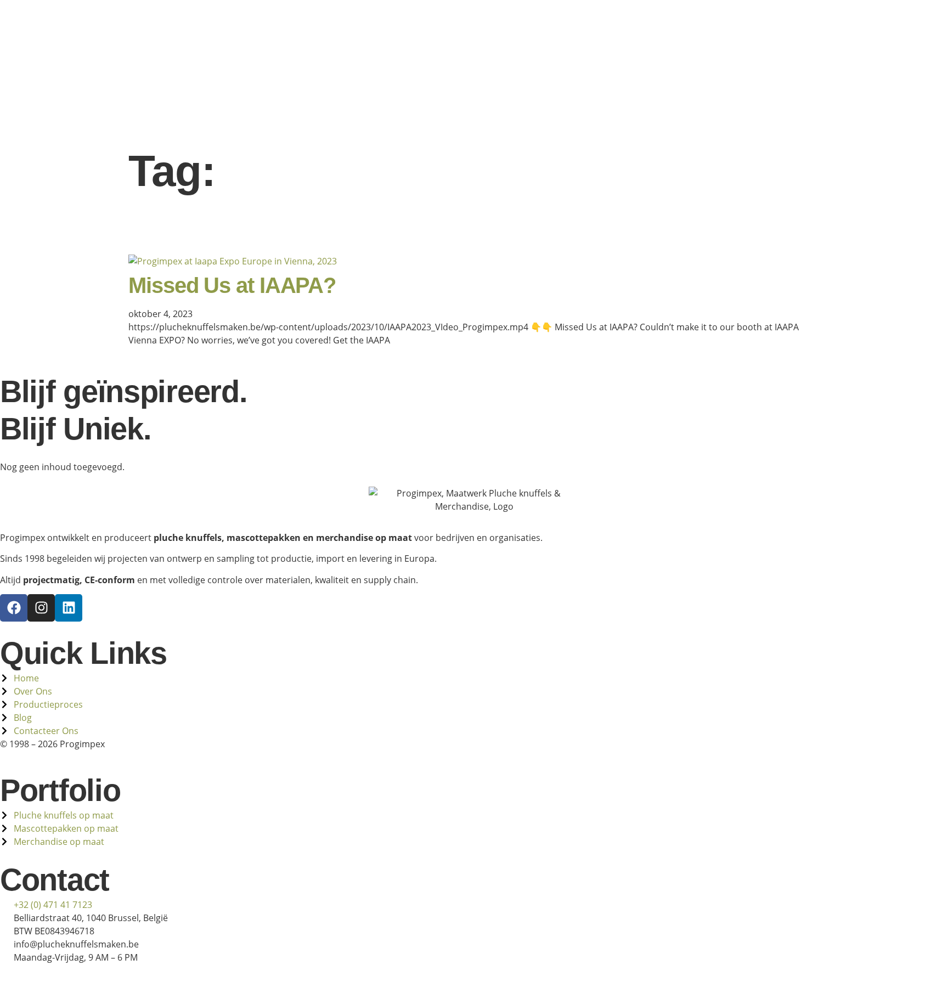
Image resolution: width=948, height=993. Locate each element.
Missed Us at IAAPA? (232, 285)
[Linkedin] (68, 608)
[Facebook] (13, 608)
